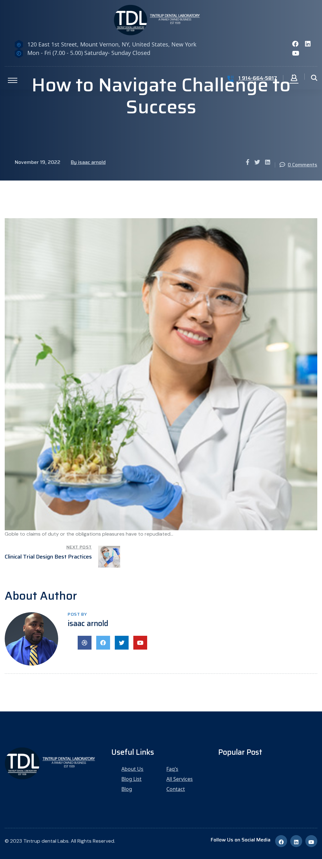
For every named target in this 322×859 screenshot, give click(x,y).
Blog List (131, 778)
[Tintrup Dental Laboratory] (161, 19)
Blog (126, 789)
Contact (175, 789)
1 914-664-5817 (257, 78)
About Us (132, 768)
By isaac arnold (88, 162)
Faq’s (172, 768)
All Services (179, 778)
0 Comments (302, 165)
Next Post (79, 546)
